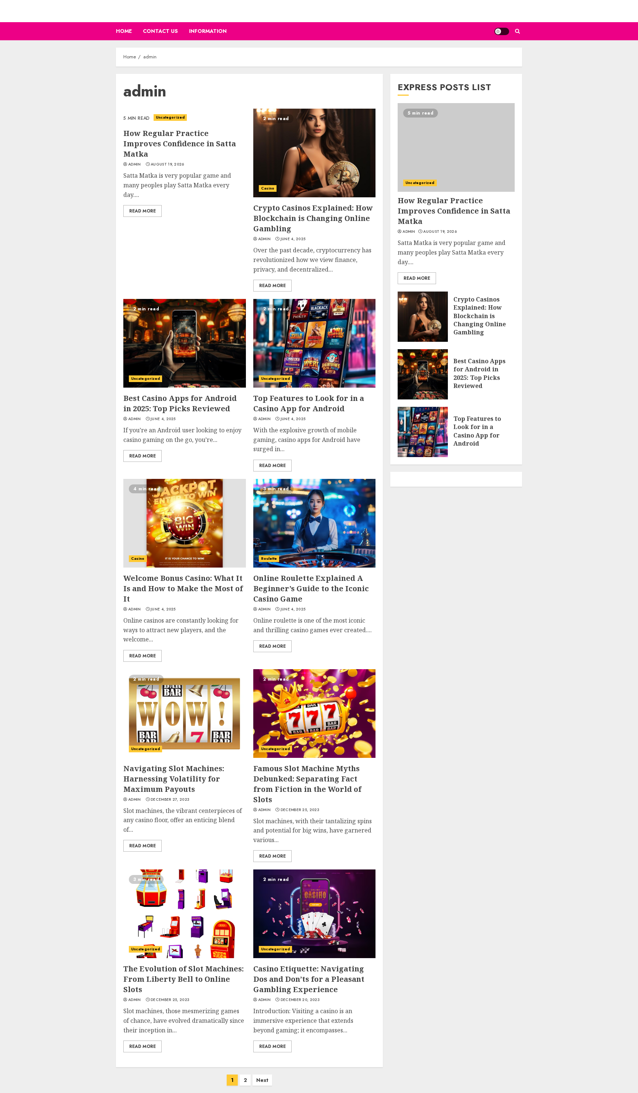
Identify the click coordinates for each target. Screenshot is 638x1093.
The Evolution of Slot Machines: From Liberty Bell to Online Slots (183, 979)
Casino (268, 188)
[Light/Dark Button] (501, 31)
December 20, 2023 (300, 999)
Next (262, 1080)
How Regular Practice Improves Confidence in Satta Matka (179, 143)
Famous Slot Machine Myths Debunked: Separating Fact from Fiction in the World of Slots (307, 783)
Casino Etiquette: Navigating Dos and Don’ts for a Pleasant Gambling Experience (308, 979)
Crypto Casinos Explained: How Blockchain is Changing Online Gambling (313, 218)
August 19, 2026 (167, 164)
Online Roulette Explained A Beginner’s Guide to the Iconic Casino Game (311, 588)
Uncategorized (170, 117)
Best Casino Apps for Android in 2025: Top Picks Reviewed (180, 403)
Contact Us (160, 31)
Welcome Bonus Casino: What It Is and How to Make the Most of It (183, 588)
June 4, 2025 (293, 239)
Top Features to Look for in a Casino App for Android (308, 403)
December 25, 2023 (300, 810)
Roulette (269, 558)
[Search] (517, 31)
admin (134, 164)
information (208, 31)
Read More (142, 211)
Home (124, 31)
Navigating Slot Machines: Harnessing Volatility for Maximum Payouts (173, 778)
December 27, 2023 (170, 799)
